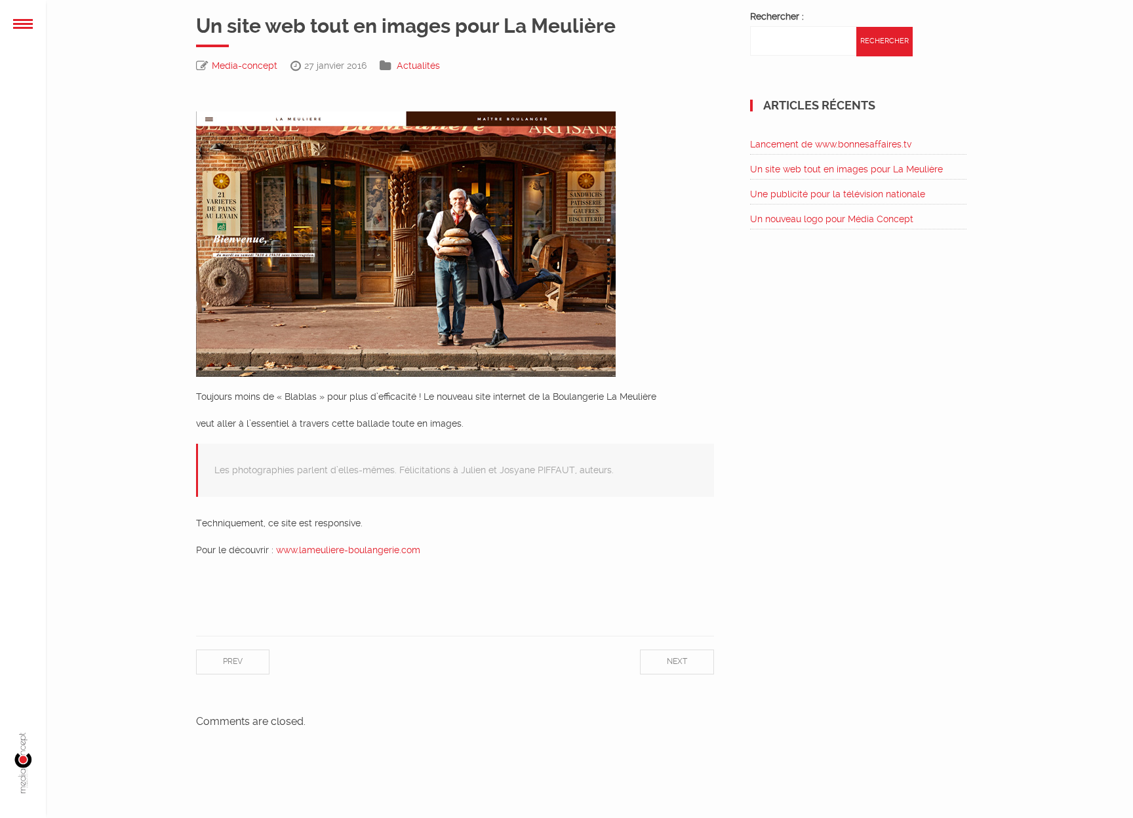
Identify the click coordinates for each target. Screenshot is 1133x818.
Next (677, 661)
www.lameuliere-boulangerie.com (348, 550)
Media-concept (244, 65)
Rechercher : (777, 16)
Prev (233, 661)
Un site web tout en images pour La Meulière (846, 169)
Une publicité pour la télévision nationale (837, 194)
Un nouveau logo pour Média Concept (831, 219)
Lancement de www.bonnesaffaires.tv (830, 144)
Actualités (418, 65)
